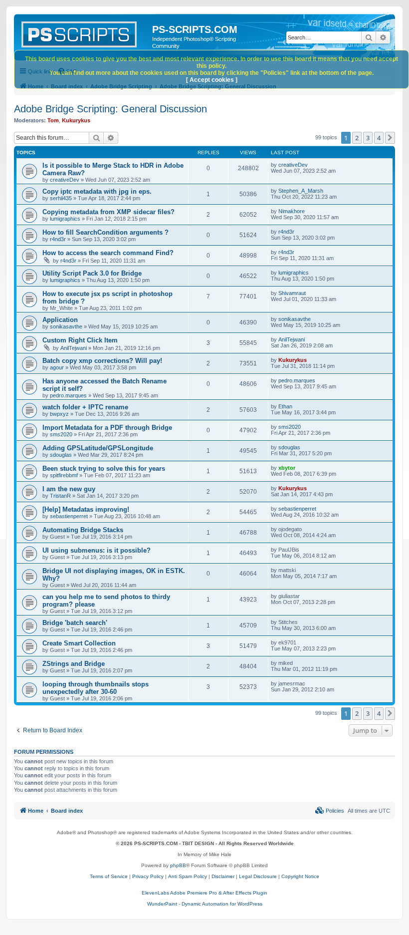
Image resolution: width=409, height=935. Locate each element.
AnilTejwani (73, 348)
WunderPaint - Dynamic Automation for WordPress (204, 904)
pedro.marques (68, 395)
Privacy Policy (148, 876)
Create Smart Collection (79, 643)
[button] (390, 138)
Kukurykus (76, 120)
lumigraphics (65, 219)
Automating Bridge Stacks (82, 530)
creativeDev (64, 180)
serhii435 (61, 198)
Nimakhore (291, 211)
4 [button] (379, 137)
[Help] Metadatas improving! (85, 509)
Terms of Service (109, 876)
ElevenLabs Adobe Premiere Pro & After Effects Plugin (204, 893)
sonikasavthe (66, 326)
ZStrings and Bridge (73, 663)
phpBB (178, 865)
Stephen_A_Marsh (300, 191)
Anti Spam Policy (187, 876)
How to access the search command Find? (108, 253)
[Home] (84, 32)
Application (60, 319)
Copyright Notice (300, 876)
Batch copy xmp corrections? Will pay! (102, 360)
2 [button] (357, 137)
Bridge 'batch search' (74, 622)
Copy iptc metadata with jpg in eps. (97, 191)
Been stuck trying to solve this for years (103, 468)
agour (57, 367)
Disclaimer (222, 876)
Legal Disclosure (258, 876)
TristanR (60, 496)
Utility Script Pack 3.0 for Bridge (92, 273)
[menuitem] (329, 811)
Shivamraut (292, 293)
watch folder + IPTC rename (85, 407)
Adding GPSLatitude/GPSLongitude (97, 448)
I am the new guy (68, 489)
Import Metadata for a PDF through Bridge (107, 427)
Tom (53, 120)
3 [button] (368, 137)
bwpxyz (59, 414)
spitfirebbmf (64, 475)
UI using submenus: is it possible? (96, 550)
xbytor (286, 468)
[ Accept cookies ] (211, 79)
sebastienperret (69, 516)
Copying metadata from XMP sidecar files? (108, 212)
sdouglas (61, 455)
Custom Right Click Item (80, 340)
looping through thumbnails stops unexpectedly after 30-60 (95, 687)
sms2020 (61, 434)
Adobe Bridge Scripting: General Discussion (110, 108)
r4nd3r (58, 239)
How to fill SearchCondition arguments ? (105, 232)
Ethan (285, 406)
